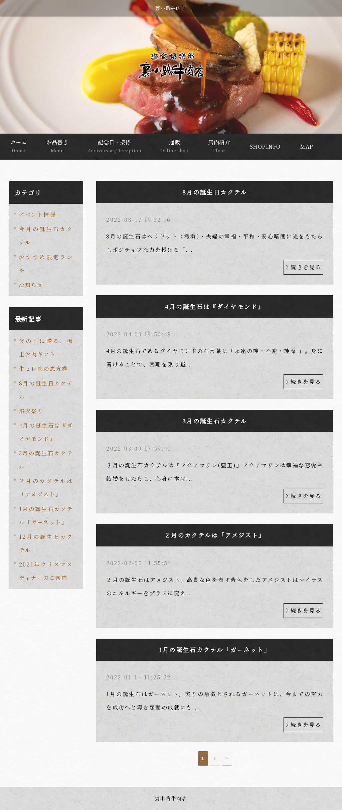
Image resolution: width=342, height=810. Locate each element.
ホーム (18, 146)
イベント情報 (37, 214)
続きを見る (306, 267)
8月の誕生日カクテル (46, 389)
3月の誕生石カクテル (46, 459)
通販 (175, 146)
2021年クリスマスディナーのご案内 (46, 571)
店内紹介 (219, 146)
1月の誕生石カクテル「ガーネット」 (46, 515)
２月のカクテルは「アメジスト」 (46, 487)
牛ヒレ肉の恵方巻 (43, 368)
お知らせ (31, 285)
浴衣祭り (31, 411)
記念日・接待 (114, 146)
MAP (306, 146)
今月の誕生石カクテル (46, 235)
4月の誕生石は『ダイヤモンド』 (46, 432)
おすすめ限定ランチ (46, 263)
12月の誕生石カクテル (46, 543)
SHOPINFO (265, 146)
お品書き (57, 146)
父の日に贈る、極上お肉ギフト (46, 347)
